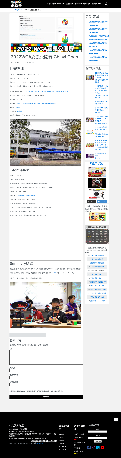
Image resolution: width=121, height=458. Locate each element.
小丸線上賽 (98, 123)
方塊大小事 (50, 4)
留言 (11, 349)
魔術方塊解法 (99, 104)
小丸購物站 (62, 446)
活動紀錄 (97, 80)
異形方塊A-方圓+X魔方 (97, 286)
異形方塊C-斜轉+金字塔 (98, 293)
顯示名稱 (12, 368)
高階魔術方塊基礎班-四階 (98, 282)
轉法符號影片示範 (101, 101)
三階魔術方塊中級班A (97, 259)
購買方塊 (86, 4)
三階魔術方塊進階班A (97, 267)
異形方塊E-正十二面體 (97, 301)
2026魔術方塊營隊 (79, 444)
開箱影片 (61, 443)
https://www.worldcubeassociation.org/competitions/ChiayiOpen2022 (47, 91)
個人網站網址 (13, 382)
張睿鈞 (18, 107)
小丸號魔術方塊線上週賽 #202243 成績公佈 (101, 118)
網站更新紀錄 (35, 441)
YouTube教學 (52, 441)
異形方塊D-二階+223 (97, 297)
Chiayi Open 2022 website (25, 195)
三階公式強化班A (95, 274)
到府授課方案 (78, 438)
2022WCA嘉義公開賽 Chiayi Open (101, 129)
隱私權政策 (39, 443)
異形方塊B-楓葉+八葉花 (98, 289)
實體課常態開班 (79, 434)
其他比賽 (104, 134)
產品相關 (97, 158)
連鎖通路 (61, 440)
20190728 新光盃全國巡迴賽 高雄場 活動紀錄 (101, 75)
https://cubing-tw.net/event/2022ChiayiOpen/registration (36, 103)
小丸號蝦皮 (62, 449)
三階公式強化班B (95, 278)
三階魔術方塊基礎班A (97, 255)
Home (11, 10)
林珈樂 (19, 111)
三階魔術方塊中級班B (97, 263)
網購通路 (61, 434)
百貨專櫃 (61, 437)
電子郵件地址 (13, 375)
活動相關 (69, 4)
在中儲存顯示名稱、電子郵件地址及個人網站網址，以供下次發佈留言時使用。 (36, 391)
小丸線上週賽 (78, 452)
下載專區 (44, 441)
